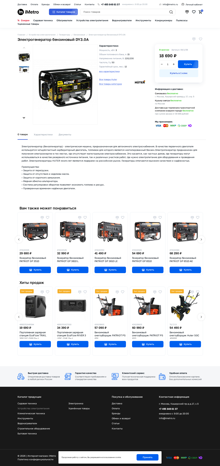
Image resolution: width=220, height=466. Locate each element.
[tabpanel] (110, 168)
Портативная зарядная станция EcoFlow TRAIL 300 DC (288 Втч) (32, 335)
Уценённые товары (79, 408)
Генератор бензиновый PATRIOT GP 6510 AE (183, 259)
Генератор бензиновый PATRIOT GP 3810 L (70, 259)
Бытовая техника (27, 433)
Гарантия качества (85, 373)
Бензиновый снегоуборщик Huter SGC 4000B (184, 335)
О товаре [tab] (23, 134)
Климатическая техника (31, 413)
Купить (188, 64)
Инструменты (25, 418)
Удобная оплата (178, 373)
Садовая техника (27, 403)
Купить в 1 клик (178, 73)
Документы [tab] (65, 134)
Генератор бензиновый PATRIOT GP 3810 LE (108, 259)
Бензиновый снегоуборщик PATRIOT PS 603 (147, 335)
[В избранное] (200, 39)
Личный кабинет (194, 4)
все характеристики (109, 71)
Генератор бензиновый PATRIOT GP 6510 (145, 259)
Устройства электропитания (33, 408)
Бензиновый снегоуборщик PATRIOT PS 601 (110, 335)
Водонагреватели (27, 423)
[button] (24, 47)
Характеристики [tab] (43, 134)
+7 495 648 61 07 (110, 4)
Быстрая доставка (38, 373)
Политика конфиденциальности (35, 459)
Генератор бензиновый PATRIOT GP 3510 (32, 259)
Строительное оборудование (34, 428)
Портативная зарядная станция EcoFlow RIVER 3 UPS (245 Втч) (71, 335)
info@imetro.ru (170, 4)
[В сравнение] (194, 39)
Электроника (75, 403)
